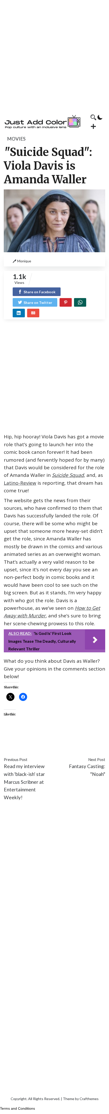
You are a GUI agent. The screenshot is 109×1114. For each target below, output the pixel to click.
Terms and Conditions (17, 1108)
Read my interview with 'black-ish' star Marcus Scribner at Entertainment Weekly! (24, 781)
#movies (72, 737)
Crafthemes (89, 1099)
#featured (51, 737)
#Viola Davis (31, 745)
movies (16, 139)
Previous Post (15, 759)
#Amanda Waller (21, 737)
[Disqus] (54, 880)
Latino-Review (20, 483)
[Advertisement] (54, 54)
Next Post (96, 759)
